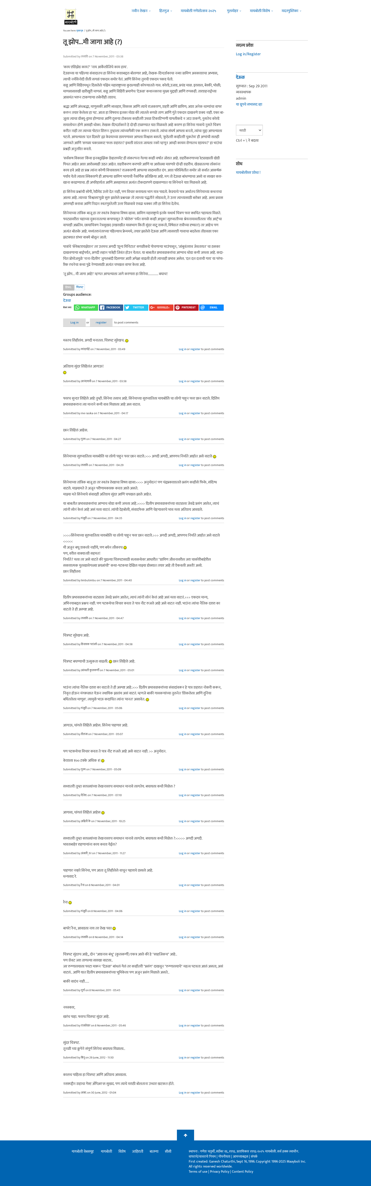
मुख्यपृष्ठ (79, 31)
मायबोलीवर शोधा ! (248, 172)
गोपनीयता (224, 1157)
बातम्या (154, 1152)
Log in (74, 322)
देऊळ (67, 300)
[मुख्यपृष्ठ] (71, 16)
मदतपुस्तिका (290, 11)
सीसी (168, 1152)
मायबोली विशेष (260, 11)
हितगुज (164, 11)
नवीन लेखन (139, 11)
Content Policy (242, 1172)
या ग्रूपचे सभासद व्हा (249, 104)
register (101, 322)
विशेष (122, 1152)
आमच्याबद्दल (241, 1157)
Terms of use (198, 1172)
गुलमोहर (232, 11)
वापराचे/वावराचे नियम (202, 1157)
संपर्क (254, 1157)
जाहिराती (137, 1152)
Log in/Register (248, 54)
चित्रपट (79, 287)
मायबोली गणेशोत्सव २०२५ (198, 11)
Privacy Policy (220, 1172)
